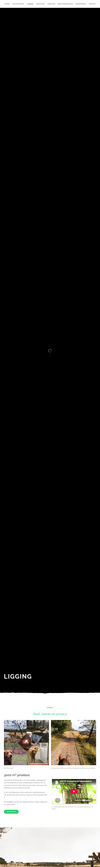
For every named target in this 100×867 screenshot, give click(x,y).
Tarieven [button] (51, 4)
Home (7, 4)
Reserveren (81, 4)
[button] (26, 742)
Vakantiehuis (18, 4)
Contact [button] (92, 4)
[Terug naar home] (4, 4)
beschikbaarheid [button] (65, 4)
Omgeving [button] (40, 4)
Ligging (30, 4)
